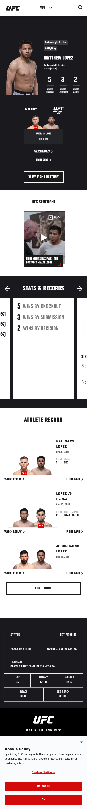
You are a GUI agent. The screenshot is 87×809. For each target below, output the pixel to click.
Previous (7, 289)
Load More (43, 588)
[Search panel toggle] (80, 7)
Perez (61, 499)
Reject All (43, 786)
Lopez (61, 446)
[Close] (81, 742)
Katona (62, 441)
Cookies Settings (43, 772)
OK (43, 799)
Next (80, 289)
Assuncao (65, 546)
